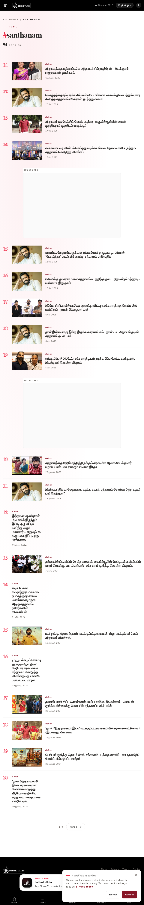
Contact (137, 869)
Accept (129, 894)
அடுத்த (74, 826)
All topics (11, 19)
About (104, 869)
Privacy (115, 869)
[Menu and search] (5, 5)
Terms (126, 869)
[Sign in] (138, 5)
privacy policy (84, 886)
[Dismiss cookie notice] (136, 875)
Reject (113, 894)
